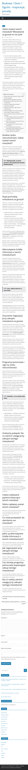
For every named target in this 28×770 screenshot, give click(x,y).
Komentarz (4, 618)
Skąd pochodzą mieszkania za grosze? (12, 99)
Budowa (3, 744)
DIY (1, 746)
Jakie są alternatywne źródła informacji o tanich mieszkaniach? (15, 122)
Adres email (4, 642)
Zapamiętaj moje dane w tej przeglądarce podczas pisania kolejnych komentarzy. (13, 658)
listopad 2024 (4, 712)
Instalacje (3, 753)
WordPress (18, 767)
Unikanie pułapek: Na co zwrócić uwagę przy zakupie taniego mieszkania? (13, 111)
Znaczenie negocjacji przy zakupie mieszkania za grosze (12, 105)
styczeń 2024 (4, 734)
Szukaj (25, 670)
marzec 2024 (4, 730)
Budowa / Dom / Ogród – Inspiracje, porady (13, 7)
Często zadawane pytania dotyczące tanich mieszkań (14, 114)
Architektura (3, 742)
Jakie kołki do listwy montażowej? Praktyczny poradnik (14, 597)
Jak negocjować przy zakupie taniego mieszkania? (14, 124)
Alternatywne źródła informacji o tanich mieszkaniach (13, 101)
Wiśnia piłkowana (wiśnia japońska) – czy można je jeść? (13, 602)
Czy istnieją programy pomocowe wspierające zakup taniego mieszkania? (15, 127)
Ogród (2, 755)
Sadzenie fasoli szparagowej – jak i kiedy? (10, 693)
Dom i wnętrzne (4, 748)
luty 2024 (3, 732)
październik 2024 (4, 714)
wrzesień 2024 (4, 717)
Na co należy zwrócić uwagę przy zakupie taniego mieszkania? (13, 130)
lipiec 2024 (3, 721)
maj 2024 (3, 725)
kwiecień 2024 (4, 727)
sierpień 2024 (4, 719)
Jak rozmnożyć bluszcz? (6, 696)
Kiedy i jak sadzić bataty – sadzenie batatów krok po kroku (13, 689)
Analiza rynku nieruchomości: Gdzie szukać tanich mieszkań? (14, 97)
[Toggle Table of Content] (22, 94)
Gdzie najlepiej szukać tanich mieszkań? (15, 116)
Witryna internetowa (6, 648)
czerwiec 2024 (4, 723)
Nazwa (3, 635)
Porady (2, 757)
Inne (3, 26)
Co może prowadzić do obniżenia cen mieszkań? (14, 119)
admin (11, 37)
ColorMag (12, 767)
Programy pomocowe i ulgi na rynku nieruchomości (12, 108)
